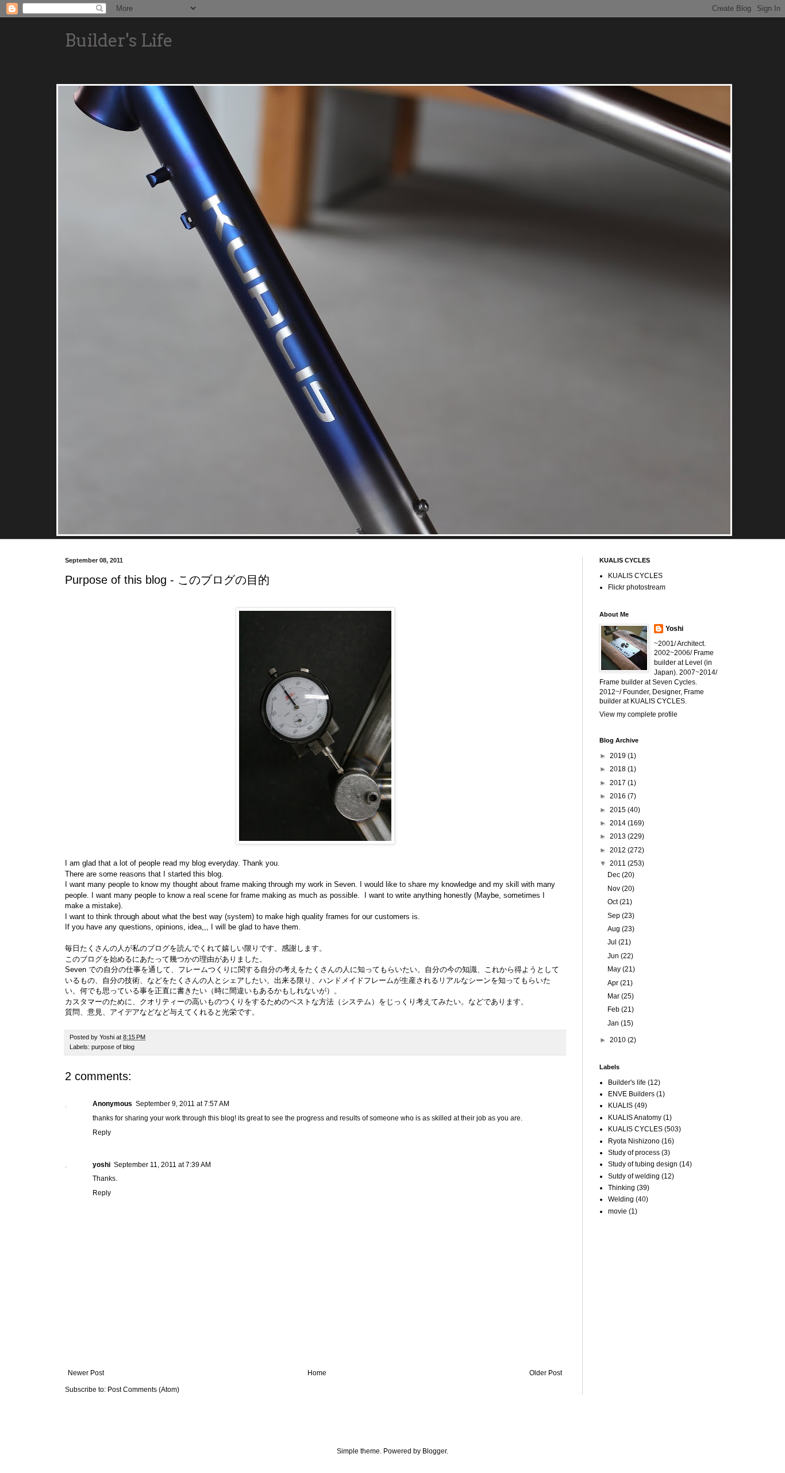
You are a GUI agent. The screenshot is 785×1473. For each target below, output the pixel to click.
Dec (614, 875)
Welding (621, 1199)
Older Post (545, 1373)
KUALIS (620, 1105)
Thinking (621, 1188)
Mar (614, 996)
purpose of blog (112, 1046)
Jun (614, 956)
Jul (612, 942)
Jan (614, 1023)
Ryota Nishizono (634, 1141)
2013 (619, 836)
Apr (613, 983)
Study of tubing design (643, 1164)
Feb (614, 1009)
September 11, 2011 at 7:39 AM (162, 1165)
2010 (619, 1040)
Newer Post (86, 1373)
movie (617, 1211)
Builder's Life (119, 40)
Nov (614, 889)
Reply (102, 1132)
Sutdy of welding (634, 1176)
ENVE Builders (631, 1094)
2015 (619, 810)
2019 (619, 756)
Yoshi (674, 629)
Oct (613, 902)
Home (316, 1373)
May (614, 969)
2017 (619, 783)
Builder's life (627, 1082)
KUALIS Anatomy (634, 1118)
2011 (619, 863)
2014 (619, 823)
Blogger (434, 1451)
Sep (614, 916)
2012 (619, 850)
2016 (619, 796)
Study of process (634, 1153)
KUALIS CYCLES (635, 576)
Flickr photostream (636, 587)
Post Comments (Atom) (143, 1390)
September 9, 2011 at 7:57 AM (182, 1104)
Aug (614, 929)
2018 (619, 769)
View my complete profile (638, 714)
